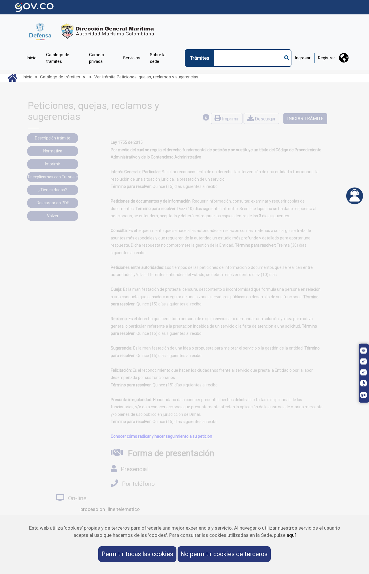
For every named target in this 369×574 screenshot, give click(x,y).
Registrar (326, 58)
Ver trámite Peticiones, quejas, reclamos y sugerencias (146, 77)
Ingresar (302, 58)
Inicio (27, 77)
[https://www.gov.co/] (34, 7)
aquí (291, 535)
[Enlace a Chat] (354, 196)
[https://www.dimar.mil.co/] (91, 31)
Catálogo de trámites (60, 77)
